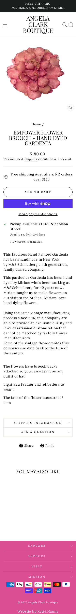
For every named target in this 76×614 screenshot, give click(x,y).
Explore (37, 545)
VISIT (37, 566)
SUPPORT (37, 556)
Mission (37, 577)
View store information (26, 241)
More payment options (38, 214)
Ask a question (38, 432)
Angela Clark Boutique (38, 24)
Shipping (31, 159)
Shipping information (38, 423)
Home (36, 124)
